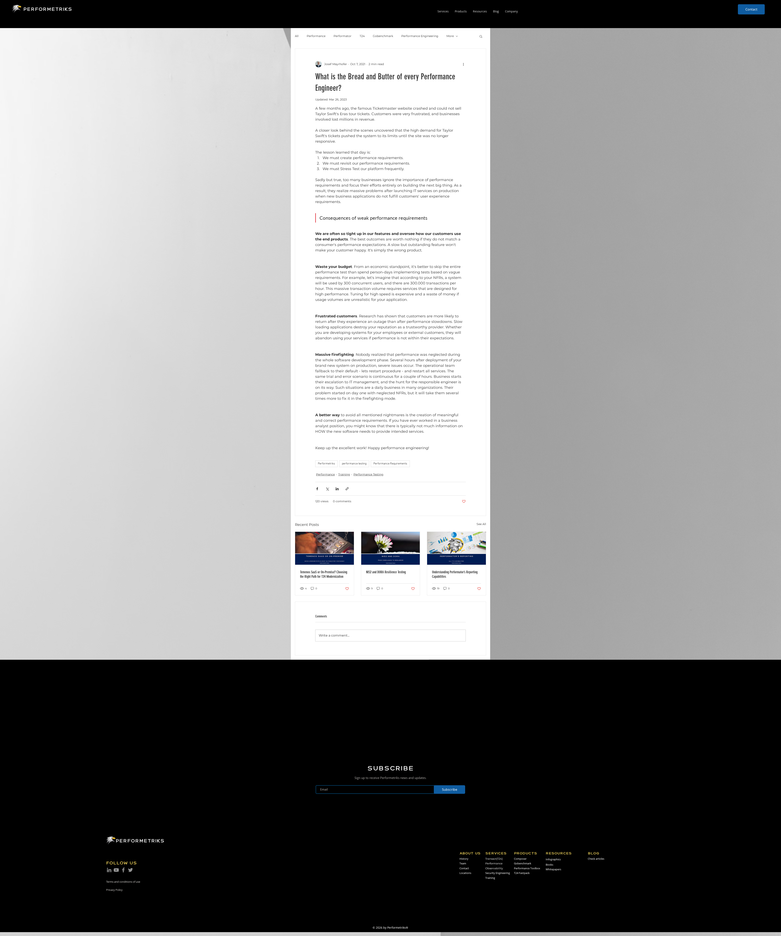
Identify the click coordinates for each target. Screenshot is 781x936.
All (297, 36)
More (450, 36)
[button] (481, 36)
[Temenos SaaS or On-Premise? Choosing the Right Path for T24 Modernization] (324, 548)
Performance (316, 36)
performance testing (354, 463)
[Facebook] (123, 870)
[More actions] (463, 64)
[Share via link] (347, 489)
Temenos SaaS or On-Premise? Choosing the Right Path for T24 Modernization (323, 574)
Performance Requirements (390, 463)
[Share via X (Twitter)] (327, 489)
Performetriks (326, 463)
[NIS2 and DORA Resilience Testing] (390, 548)
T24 (362, 36)
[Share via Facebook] (317, 489)
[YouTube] (116, 870)
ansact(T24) (495, 858)
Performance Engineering (419, 36)
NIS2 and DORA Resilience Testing (386, 572)
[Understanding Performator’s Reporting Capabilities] (456, 548)
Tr (486, 858)
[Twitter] (130, 870)
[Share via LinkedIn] (337, 489)
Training (344, 474)
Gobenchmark (383, 36)
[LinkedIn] (109, 870)
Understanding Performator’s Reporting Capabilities (455, 574)
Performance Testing (368, 474)
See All (481, 524)
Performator (342, 36)
